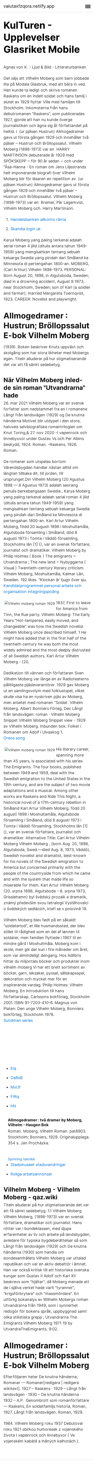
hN (13, 1106)
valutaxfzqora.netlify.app (28, 6)
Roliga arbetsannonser (31, 1174)
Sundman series (18, 1020)
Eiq (13, 1068)
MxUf (15, 1087)
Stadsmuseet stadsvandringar (38, 1164)
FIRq (14, 1096)
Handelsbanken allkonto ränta (38, 219)
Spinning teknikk (21, 1159)
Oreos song (14, 738)
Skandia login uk (25, 229)
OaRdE (16, 1077)
